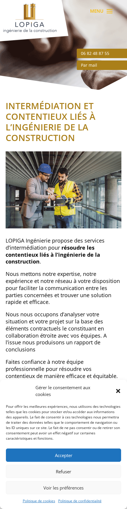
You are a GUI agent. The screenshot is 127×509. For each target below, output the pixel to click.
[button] (118, 391)
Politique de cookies (39, 500)
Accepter (63, 455)
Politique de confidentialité (80, 500)
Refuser (63, 471)
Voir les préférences (63, 488)
